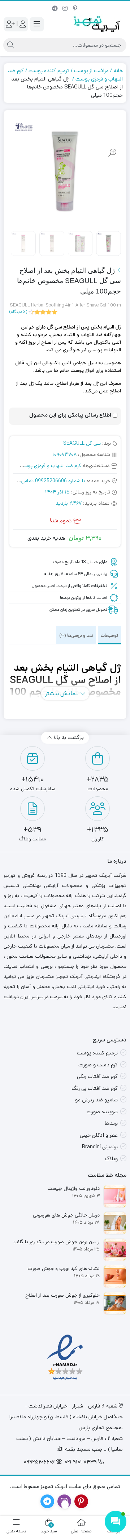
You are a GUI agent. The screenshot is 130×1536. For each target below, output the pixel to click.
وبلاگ (111, 1158)
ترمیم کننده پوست (49, 70)
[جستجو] (10, 45)
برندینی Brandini (100, 1146)
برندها (111, 1123)
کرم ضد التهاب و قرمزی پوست (50, 465)
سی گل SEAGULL (82, 443)
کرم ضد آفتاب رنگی (97, 1076)
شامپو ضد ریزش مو (96, 1100)
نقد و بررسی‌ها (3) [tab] (76, 635)
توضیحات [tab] (109, 635)
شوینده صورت (102, 1111)
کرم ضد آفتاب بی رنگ (95, 1088)
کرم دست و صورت (98, 1065)
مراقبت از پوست (91, 70)
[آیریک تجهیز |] (97, 24)
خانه (118, 70)
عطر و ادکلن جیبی (99, 1135)
